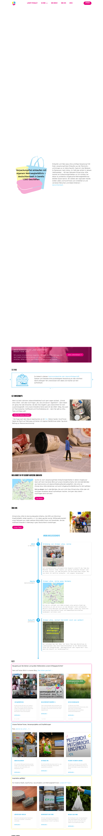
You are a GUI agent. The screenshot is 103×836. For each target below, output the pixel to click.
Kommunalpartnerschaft (46, 380)
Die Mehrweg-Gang (45, 760)
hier (46, 419)
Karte (71, 3)
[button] (10, 379)
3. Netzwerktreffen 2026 (19, 702)
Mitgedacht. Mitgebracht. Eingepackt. (75, 760)
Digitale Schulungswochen (73, 702)
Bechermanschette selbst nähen (47, 814)
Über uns (63, 3)
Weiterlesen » (17, 715)
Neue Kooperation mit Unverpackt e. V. (48, 702)
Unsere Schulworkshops (19, 760)
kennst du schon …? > (23, 729)
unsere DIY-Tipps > (66, 783)
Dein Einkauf (54, 3)
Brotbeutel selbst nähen (73, 814)
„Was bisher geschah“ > (44, 670)
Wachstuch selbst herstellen (20, 814)
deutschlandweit (57, 185)
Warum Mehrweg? (32, 3)
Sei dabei (43, 3)
